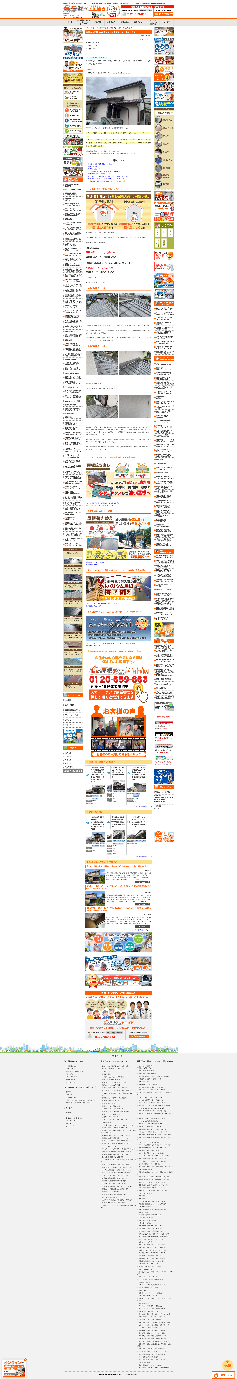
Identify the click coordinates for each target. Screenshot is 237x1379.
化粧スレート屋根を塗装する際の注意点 (163, 435)
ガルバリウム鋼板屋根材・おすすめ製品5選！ (152, 1108)
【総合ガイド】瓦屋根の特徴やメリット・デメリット (154, 1132)
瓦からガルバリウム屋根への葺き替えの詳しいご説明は (102, 603)
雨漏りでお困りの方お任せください (112, 1079)
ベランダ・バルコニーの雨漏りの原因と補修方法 (73, 275)
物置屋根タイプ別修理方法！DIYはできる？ (163, 646)
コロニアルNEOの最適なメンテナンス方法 (164, 450)
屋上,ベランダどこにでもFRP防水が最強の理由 (73, 264)
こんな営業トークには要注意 (163, 585)
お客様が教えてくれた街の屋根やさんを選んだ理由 (81, 1100)
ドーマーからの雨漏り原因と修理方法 (72, 508)
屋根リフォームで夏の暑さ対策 (111, 1114)
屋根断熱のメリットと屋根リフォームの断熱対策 (73, 523)
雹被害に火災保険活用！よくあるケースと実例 (164, 540)
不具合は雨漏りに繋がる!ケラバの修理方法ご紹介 (73, 228)
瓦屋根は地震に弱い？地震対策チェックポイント (165, 501)
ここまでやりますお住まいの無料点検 (152, 22)
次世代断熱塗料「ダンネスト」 (161, 520)
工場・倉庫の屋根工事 (163, 679)
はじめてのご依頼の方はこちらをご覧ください (116, 1066)
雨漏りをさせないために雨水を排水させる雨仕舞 (73, 377)
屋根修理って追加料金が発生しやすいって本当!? (164, 603)
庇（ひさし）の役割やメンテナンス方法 (73, 503)
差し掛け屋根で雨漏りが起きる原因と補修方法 (152, 1338)
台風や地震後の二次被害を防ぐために (164, 491)
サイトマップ (69, 725)
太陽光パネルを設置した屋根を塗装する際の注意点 (117, 1200)
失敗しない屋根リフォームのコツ (163, 368)
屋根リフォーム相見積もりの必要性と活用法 (115, 1140)
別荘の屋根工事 (161, 688)
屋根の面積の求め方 (72, 331)
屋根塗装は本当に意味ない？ (71, 199)
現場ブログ (94, 28)
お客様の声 (111, 22)
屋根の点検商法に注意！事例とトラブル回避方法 (164, 594)
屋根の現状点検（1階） (95, 169)
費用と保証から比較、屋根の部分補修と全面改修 (165, 383)
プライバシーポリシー (72, 715)
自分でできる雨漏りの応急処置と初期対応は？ (164, 530)
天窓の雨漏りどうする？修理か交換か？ (73, 513)
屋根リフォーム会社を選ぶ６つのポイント (165, 468)
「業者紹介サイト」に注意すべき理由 (163, 618)
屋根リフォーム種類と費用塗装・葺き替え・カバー (165, 402)
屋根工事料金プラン (108, 1074)
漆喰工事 (165, 136)
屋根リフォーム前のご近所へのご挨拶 (163, 566)
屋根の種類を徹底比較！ (160, 397)
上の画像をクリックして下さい (95, 564)
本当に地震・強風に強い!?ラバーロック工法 (152, 1333)
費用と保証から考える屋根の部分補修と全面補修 (116, 1151)
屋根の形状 (69, 340)
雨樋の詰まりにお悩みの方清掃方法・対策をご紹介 (165, 665)
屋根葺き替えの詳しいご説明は (95, 562)
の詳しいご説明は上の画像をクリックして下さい (100, 505)
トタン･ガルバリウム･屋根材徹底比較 (72, 456)
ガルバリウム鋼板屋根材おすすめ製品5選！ (164, 337)
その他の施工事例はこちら (144, 806)
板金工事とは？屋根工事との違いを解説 (73, 209)
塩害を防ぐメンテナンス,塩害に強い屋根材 (73, 428)
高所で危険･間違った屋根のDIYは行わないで (152, 1253)
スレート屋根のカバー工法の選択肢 (165, 407)
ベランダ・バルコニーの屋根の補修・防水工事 (116, 1111)
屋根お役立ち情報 (162, 472)
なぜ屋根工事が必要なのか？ (164, 363)
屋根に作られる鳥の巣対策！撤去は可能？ (114, 1194)
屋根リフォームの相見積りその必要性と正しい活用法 (165, 561)
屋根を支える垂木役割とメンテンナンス (72, 487)
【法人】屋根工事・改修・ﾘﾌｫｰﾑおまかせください (165, 693)
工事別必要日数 (161, 463)
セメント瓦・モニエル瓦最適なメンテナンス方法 (73, 285)
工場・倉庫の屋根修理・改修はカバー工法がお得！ (165, 655)
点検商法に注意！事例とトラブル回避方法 (114, 1087)
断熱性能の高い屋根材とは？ (70, 518)
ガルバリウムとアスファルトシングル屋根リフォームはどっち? (73, 449)
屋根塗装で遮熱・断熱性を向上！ (148, 1220)
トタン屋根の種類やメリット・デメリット (163, 421)
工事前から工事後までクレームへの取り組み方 (164, 570)
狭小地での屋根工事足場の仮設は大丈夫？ (163, 455)
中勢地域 (68, 760)
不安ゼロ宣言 (70, 1074)
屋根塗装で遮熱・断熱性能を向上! (164, 525)
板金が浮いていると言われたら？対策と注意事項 (165, 599)
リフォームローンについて (110, 1146)
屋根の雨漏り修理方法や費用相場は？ (73, 492)
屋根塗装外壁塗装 (165, 176)
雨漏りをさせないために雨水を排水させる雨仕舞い (154, 1341)
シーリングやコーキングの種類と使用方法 (73, 311)
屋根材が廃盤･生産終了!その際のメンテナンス (73, 438)
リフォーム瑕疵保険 (71, 1077)
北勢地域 (68, 753)
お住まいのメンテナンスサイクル (148, 1276)
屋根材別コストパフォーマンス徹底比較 (73, 418)
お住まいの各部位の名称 (73, 189)
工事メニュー (139, 22)
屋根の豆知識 (69, 413)
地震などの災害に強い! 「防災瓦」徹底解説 (164, 506)
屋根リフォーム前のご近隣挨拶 (111, 1085)
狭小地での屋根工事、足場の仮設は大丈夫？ (152, 1100)
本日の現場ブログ (71, 1097)
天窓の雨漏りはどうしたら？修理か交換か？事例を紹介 (155, 1166)
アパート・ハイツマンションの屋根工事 (163, 684)
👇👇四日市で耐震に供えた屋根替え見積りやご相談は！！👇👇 (107, 181)
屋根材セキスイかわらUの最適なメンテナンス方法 (165, 445)
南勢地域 (68, 763)
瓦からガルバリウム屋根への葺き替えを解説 (164, 318)
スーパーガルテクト (142, 427)
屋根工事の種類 (164, 113)
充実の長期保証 (70, 1079)
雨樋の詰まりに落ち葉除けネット (112, 1191)
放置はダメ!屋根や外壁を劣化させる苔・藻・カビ (73, 433)
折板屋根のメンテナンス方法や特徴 (149, 1150)
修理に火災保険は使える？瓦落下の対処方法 (165, 487)
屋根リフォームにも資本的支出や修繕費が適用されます (118, 1149)
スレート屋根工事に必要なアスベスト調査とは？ (73, 534)
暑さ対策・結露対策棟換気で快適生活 (150, 1215)
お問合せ (68, 720)
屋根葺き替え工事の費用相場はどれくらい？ (164, 378)
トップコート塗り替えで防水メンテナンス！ (73, 539)
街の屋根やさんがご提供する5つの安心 (83, 22)
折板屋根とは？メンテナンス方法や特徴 (164, 426)
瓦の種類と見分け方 (72, 387)
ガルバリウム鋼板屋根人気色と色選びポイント (164, 332)
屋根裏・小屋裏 (70, 359)
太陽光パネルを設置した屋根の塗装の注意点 (164, 431)
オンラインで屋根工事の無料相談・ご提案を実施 (164, 556)
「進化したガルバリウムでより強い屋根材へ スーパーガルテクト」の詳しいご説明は (111, 643)
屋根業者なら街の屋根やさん (74, 1118)
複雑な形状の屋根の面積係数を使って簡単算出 (73, 335)
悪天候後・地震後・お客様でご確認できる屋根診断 (154, 1076)
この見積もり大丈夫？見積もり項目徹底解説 (163, 575)
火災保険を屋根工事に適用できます (112, 1108)
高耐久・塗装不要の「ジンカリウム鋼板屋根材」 (153, 1247)
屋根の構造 (69, 219)
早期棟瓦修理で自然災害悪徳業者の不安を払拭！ (73, 296)
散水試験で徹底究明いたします (111, 1100)
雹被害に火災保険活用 (145, 1362)
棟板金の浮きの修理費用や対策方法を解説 (73, 214)
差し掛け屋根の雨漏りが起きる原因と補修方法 (73, 354)
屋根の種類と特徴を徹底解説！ (72, 185)
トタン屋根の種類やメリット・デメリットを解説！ (154, 1147)
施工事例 (97, 22)
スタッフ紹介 (69, 705)
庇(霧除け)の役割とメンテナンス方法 (71, 306)
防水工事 (165, 152)
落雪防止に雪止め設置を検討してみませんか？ (116, 1178)
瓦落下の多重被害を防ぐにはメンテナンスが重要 (164, 482)
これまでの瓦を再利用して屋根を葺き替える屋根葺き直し (105, 171)
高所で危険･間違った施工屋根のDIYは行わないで (73, 482)
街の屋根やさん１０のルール (74, 1071)
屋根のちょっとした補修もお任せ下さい (114, 1082)
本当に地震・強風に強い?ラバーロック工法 (73, 327)
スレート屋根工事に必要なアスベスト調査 (151, 1239)
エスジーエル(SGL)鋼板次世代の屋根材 (73, 466)
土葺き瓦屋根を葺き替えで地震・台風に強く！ (73, 290)
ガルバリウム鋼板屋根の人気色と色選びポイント (153, 1126)
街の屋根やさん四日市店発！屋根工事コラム (79, 1103)
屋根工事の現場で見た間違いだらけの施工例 (163, 511)
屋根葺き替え (167, 120)
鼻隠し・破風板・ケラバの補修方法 (73, 223)
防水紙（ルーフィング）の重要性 (148, 1287)
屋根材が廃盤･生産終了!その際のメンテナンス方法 (153, 1185)
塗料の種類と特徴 (163, 717)
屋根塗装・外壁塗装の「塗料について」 (150, 1079)
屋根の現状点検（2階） (95, 166)
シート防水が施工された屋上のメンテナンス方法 (73, 254)
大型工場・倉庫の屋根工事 (110, 1117)
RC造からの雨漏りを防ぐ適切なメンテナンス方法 (73, 497)
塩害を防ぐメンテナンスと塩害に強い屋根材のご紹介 (154, 1322)
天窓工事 (165, 184)
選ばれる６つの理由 (71, 1068)
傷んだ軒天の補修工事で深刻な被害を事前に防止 (73, 239)
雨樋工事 (165, 144)
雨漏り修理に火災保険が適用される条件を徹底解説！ (154, 1367)
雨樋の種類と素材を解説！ (110, 1197)
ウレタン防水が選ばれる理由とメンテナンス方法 (73, 249)
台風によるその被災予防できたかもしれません (165, 477)
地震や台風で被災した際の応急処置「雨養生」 (73, 321)
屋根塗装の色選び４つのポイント (162, 515)
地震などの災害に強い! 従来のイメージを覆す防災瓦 (154, 1234)
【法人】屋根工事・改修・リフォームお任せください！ (118, 1125)
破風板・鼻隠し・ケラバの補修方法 (149, 1164)
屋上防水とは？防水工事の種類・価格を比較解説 (73, 270)
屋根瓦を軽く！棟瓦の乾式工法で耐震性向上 (163, 496)
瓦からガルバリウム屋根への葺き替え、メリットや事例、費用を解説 (108, 176)
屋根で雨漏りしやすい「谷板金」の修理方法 (72, 382)
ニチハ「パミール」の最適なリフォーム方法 (152, 1090)
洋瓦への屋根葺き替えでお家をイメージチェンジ (73, 443)
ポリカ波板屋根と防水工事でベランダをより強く (165, 660)
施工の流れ (125, 22)
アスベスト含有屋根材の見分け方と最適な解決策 (73, 396)
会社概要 (166, 22)
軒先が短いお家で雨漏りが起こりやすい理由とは (73, 391)
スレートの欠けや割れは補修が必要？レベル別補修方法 (155, 1145)
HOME (87, 28)
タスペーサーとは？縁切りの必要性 (72, 244)
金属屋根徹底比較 (144, 1303)
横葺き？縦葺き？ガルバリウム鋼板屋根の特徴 (165, 342)
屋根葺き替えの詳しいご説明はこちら (99, 174)
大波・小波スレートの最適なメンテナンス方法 (73, 301)
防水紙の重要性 (70, 405)
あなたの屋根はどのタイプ (146, 1070)
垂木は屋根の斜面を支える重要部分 (112, 1157)
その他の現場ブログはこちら (143, 930)
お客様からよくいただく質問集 (148, 1084)
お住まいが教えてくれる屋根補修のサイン (164, 387)
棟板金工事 (166, 168)
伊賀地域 (68, 756)
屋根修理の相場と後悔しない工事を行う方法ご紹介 (117, 1135)
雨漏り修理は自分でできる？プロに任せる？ (73, 204)
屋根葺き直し (167, 160)
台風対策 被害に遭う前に (109, 1103)
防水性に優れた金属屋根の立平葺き (149, 1311)
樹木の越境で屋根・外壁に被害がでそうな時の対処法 (165, 608)
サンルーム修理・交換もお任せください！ (164, 650)
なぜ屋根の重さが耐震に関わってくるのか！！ (101, 164)
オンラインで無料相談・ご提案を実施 (113, 1068)
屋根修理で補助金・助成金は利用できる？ (163, 544)
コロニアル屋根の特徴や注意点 (162, 416)
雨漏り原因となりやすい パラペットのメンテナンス (117, 1167)
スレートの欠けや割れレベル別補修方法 (163, 411)
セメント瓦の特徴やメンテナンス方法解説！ (73, 280)
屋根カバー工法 (167, 128)
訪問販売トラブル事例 (163, 589)
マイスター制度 (70, 1082)
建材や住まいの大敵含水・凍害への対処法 (72, 368)
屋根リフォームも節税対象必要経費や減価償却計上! (165, 697)
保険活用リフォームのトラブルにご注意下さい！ (153, 1317)
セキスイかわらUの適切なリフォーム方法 (151, 1087)
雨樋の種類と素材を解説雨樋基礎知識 (73, 529)
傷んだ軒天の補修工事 (145, 1269)
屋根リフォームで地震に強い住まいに (113, 1106)
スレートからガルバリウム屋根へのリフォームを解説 (165, 313)
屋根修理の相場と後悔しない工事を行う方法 (163, 373)
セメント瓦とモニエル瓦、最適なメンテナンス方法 (154, 1155)
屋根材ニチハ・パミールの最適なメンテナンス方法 (165, 440)
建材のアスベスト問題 (72, 401)
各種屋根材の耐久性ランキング (148, 1295)
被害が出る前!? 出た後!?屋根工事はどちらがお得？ (165, 580)
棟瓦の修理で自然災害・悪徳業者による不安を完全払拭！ (156, 1190)
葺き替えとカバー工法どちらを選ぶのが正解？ (164, 392)
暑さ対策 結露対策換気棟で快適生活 (72, 363)
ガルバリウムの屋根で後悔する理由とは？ (72, 461)
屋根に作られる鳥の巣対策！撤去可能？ (164, 674)
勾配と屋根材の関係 (72, 373)
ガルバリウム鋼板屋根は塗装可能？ (164, 323)
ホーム (70, 22)
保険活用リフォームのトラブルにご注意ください (165, 613)
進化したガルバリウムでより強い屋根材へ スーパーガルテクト (107, 178)
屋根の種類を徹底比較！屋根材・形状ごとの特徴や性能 (155, 1134)
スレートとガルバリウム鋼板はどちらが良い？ (164, 308)
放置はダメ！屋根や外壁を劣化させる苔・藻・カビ (154, 1325)
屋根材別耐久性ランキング (71, 423)
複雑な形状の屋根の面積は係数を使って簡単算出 (153, 1209)
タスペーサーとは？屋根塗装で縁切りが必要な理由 (154, 1177)
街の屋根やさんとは (71, 1066)
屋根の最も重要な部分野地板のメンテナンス (72, 409)
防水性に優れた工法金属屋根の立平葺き (72, 316)
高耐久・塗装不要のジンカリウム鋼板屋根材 (73, 477)
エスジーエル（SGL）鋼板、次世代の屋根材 (152, 1308)
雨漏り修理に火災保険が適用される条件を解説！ (164, 535)
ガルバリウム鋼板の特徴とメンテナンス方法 (73, 472)
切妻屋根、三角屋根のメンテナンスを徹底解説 (73, 349)
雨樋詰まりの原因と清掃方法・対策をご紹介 (115, 1189)
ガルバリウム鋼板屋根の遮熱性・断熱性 (164, 328)
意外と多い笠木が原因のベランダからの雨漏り (73, 233)
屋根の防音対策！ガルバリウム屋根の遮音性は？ (165, 352)
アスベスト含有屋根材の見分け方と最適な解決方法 (154, 1236)
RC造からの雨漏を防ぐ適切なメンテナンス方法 (153, 1250)
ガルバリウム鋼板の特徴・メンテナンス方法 (152, 1244)
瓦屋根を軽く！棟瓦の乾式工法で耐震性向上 (152, 1228)
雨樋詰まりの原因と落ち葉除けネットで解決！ (165, 670)
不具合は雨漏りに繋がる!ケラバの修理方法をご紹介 (154, 1179)
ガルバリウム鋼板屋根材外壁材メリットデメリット (165, 347)
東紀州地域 (68, 767)
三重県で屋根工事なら (72, 710)
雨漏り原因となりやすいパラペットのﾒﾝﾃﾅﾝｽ (73, 259)
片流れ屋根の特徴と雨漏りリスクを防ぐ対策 (73, 344)
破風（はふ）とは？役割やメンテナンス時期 (73, 544)
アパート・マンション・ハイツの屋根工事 (114, 1119)
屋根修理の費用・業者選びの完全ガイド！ (73, 194)
